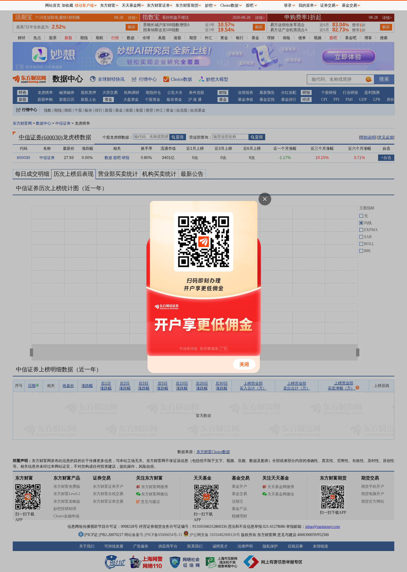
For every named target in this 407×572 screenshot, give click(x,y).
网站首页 (52, 5)
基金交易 (349, 5)
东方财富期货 (187, 5)
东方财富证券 (158, 5)
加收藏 (67, 5)
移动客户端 (84, 5)
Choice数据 (229, 5)
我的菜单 (306, 5)
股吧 (249, 5)
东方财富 (107, 5)
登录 (288, 5)
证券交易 (327, 5)
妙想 (209, 5)
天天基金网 (131, 5)
